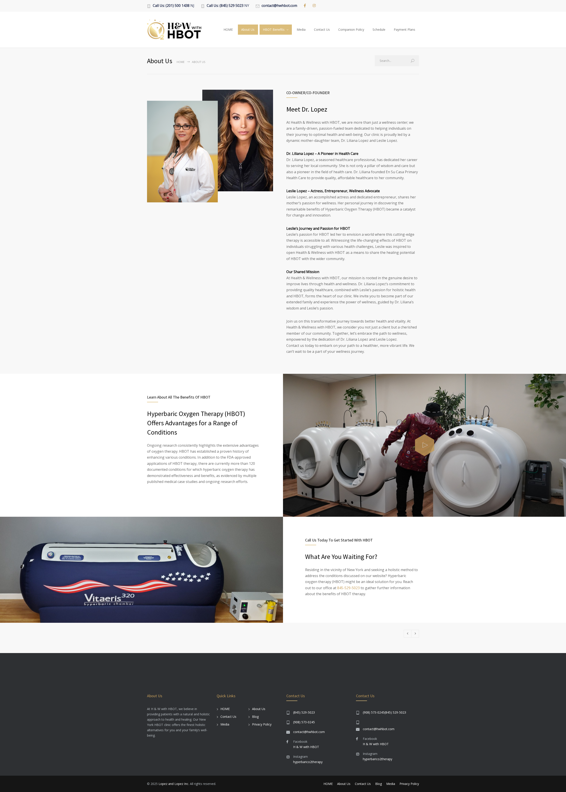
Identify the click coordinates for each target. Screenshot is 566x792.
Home (180, 62)
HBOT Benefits (274, 29)
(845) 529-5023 (304, 712)
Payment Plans (404, 29)
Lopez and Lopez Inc (173, 784)
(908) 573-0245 (304, 722)
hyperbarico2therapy (308, 762)
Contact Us (322, 29)
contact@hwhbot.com (309, 732)
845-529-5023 (348, 587)
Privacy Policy (262, 724)
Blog (255, 716)
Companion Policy (351, 29)
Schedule (379, 29)
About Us (247, 29)
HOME (228, 29)
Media (301, 29)
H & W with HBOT (306, 747)
